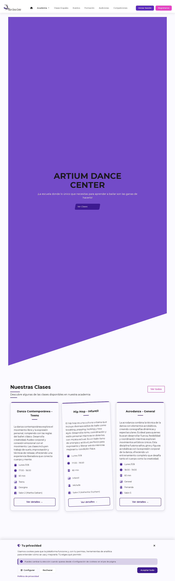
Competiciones (120, 8)
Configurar (29, 570)
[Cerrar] (154, 545)
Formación (89, 8)
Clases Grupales (61, 8)
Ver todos (156, 389)
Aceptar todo (147, 570)
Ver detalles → (34, 502)
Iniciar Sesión (144, 8)
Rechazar (48, 570)
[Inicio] (31, 8)
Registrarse (163, 8)
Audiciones (104, 8)
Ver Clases (82, 206)
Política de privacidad (28, 576)
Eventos (76, 8)
